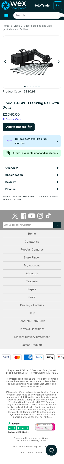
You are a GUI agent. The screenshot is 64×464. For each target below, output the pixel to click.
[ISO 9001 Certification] (45, 427)
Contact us (32, 241)
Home (32, 233)
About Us (32, 273)
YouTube (32, 216)
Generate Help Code (32, 321)
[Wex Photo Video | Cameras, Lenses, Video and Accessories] (13, 5)
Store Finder (32, 257)
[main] (32, 113)
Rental (32, 297)
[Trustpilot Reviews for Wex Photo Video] (18, 427)
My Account (32, 265)
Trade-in (32, 281)
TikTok (48, 216)
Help (32, 313)
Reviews (10, 182)
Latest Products (32, 345)
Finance (10, 189)
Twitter (15, 216)
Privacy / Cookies (32, 305)
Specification (14, 175)
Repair (31, 289)
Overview (11, 167)
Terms (42, 440)
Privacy (34, 440)
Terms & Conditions (31, 329)
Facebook (23, 216)
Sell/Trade (42, 5)
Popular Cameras (32, 249)
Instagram (40, 216)
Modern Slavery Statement (32, 337)
